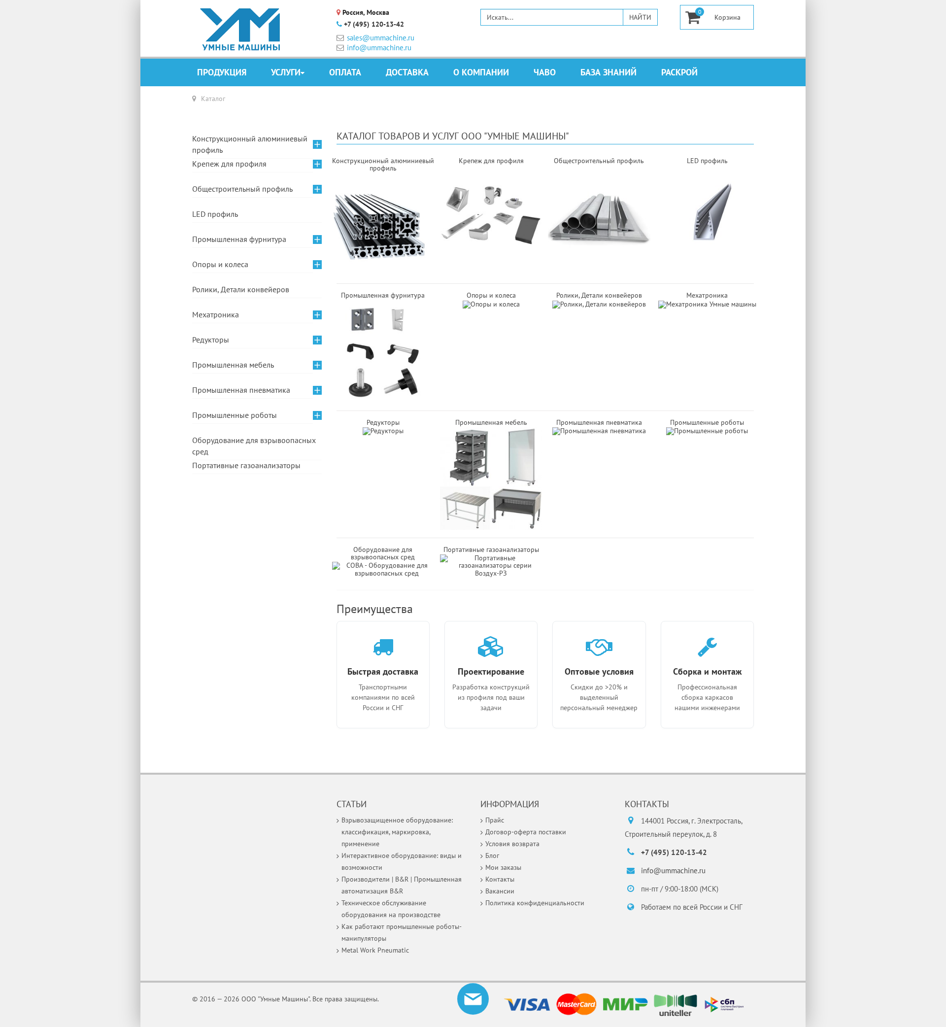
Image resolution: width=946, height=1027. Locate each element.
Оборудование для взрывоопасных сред (383, 553)
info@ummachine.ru (379, 47)
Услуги (286, 72)
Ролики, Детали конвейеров (599, 295)
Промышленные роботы (707, 422)
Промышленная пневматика (599, 422)
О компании (481, 72)
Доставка (407, 72)
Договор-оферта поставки (525, 831)
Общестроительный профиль (242, 189)
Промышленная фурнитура (239, 239)
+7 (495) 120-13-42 (374, 24)
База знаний (608, 72)
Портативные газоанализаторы (246, 465)
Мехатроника (707, 295)
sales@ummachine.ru (380, 37)
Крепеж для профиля (229, 164)
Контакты (499, 879)
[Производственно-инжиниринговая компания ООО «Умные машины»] (240, 29)
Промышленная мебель (233, 365)
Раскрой (679, 72)
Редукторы (383, 422)
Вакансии (499, 891)
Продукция (221, 72)
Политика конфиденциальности (534, 902)
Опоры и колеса (491, 295)
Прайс (494, 820)
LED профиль (215, 214)
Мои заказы (503, 867)
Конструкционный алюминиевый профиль (249, 144)
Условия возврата (512, 843)
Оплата (345, 72)
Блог (492, 855)
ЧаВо (545, 72)
